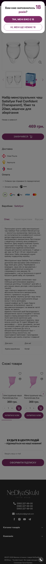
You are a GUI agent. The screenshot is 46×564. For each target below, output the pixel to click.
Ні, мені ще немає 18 (23, 27)
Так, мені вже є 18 (23, 19)
